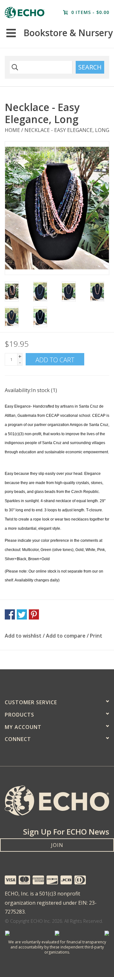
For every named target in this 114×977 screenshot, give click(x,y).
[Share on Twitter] (22, 614)
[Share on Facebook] (10, 614)
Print (96, 635)
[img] (14, 67)
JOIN (57, 845)
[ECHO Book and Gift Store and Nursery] (24, 12)
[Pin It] (34, 614)
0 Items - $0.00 (89, 12)
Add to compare (66, 635)
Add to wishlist (23, 635)
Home (12, 130)
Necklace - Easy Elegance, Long (66, 130)
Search (90, 67)
